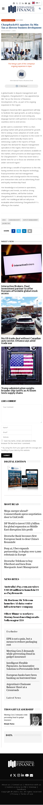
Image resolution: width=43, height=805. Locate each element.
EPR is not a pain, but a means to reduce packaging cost (21, 641)
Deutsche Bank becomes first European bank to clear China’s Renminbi (21, 539)
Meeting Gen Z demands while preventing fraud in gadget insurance (20, 653)
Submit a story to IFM (17, 787)
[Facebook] (11, 775)
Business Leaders (8, 20)
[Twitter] (14, 775)
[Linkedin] (22, 775)
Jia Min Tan (6, 223)
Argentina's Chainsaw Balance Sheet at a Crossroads (18, 687)
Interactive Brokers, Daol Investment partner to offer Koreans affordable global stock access (19, 290)
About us (6, 785)
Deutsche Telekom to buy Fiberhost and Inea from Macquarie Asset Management (21, 564)
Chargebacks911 (14, 220)
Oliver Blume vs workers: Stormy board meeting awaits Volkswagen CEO (21, 617)
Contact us (17, 785)
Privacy (15, 794)
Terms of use (27, 794)
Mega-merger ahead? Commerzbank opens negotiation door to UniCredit (22, 514)
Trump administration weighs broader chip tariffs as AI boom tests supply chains (18, 390)
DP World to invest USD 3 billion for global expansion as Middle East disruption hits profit (22, 526)
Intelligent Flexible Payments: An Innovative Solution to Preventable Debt (22, 665)
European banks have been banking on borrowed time (21, 676)
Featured (19, 20)
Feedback (21, 789)
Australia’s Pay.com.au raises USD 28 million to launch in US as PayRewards (21, 590)
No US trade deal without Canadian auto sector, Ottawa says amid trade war (21, 340)
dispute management (30, 220)
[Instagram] (18, 775)
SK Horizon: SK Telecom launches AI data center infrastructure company (18, 603)
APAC (4, 220)
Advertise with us (33, 785)
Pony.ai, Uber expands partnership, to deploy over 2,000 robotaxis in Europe (22, 551)
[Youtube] (27, 775)
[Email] (31, 775)
